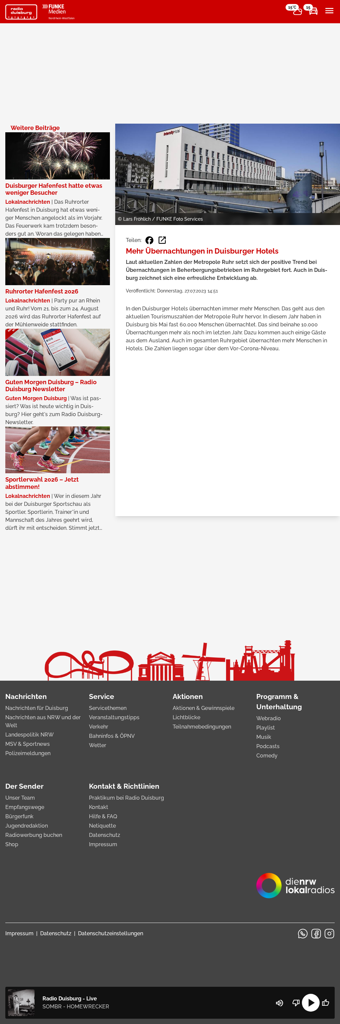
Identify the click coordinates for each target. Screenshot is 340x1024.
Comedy (267, 755)
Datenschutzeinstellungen (110, 933)
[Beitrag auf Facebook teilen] (149, 240)
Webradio (268, 718)
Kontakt (98, 807)
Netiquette (102, 826)
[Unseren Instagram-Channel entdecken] (329, 933)
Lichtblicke (186, 717)
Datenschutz (104, 835)
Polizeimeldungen (27, 753)
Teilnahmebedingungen (202, 727)
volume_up (279, 1003)
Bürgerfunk (19, 816)
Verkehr (98, 727)
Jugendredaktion (26, 826)
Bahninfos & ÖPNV (112, 736)
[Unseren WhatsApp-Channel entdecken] (303, 933)
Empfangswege (24, 807)
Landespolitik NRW (29, 735)
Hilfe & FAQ (103, 816)
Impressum (103, 844)
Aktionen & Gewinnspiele (203, 708)
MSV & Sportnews (27, 744)
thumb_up (325, 1003)
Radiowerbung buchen (33, 835)
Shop (11, 844)
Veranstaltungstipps (114, 717)
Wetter (97, 745)
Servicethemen (108, 708)
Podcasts (268, 746)
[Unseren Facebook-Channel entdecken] (316, 933)
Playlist (265, 728)
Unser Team (20, 798)
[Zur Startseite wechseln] (21, 12)
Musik (263, 737)
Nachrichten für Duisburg (36, 708)
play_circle (310, 1002)
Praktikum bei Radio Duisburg (126, 798)
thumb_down (296, 1003)
